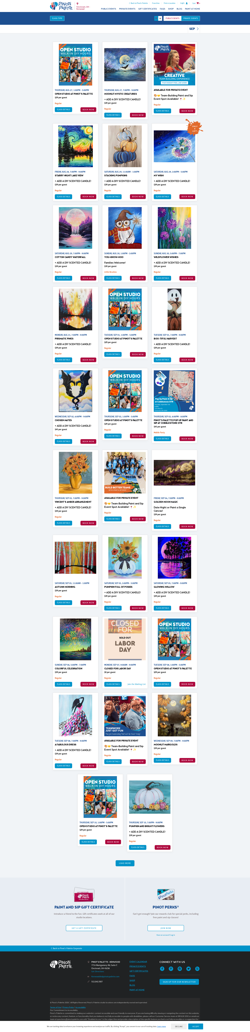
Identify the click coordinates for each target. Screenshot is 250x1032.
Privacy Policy (68, 1007)
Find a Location (169, 3)
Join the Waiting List (137, 684)
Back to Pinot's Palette (139, 3)
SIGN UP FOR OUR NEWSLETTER (179, 982)
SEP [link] (192, 29)
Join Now (166, 928)
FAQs (162, 9)
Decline (179, 1026)
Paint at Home (192, 9)
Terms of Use (55, 1007)
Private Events (127, 9)
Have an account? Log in (166, 935)
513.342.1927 (97, 981)
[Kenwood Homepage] (61, 6)
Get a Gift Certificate (84, 928)
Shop (171, 9)
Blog (179, 9)
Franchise (156, 3)
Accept (195, 1026)
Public (172, 18)
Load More (125, 863)
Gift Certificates (147, 9)
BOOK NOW (88, 109)
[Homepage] (69, 964)
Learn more (161, 1026)
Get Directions (97, 971)
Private (190, 18)
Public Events (108, 9)
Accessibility (81, 1007)
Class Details (63, 109)
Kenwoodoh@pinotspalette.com (105, 976)
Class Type (57, 18)
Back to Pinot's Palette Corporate (67, 948)
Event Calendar (138, 961)
